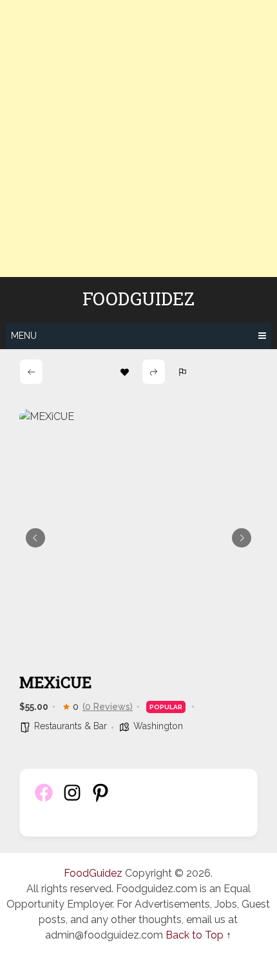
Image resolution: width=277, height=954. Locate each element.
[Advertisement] (138, 138)
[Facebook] (44, 800)
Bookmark (125, 372)
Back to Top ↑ (198, 935)
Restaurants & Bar (70, 726)
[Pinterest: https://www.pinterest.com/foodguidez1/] (100, 800)
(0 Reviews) (107, 706)
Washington (158, 726)
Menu (24, 335)
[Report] (183, 372)
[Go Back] (31, 372)
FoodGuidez (138, 299)
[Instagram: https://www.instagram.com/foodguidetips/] (72, 800)
